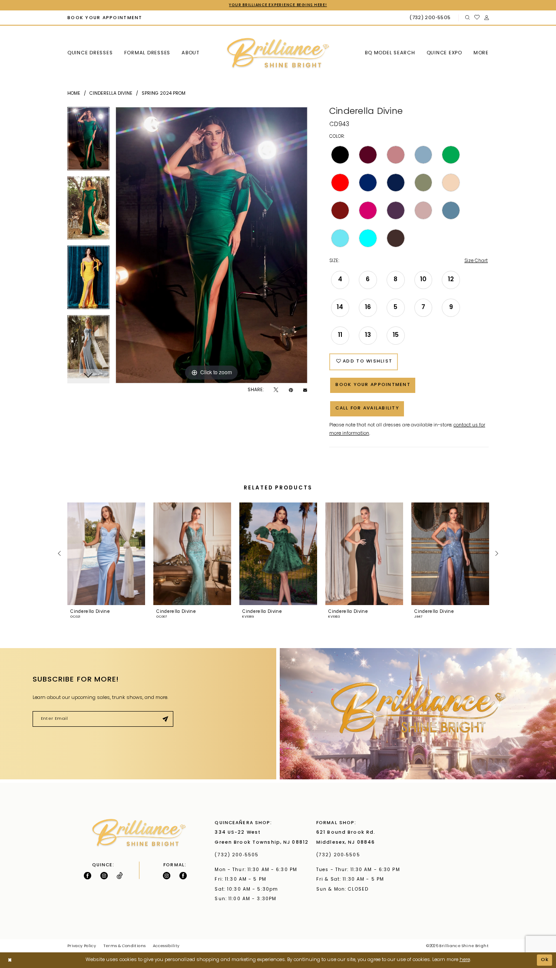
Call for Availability (367, 408)
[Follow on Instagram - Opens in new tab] (104, 876)
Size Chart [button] (476, 261)
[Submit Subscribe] (165, 719)
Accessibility (166, 946)
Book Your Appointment (372, 385)
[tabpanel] (88, 141)
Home (73, 93)
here (465, 960)
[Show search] (467, 18)
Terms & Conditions (124, 946)
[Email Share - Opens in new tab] (305, 390)
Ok (545, 960)
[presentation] (106, 553)
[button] (486, 18)
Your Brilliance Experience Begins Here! (278, 5)
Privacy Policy (81, 946)
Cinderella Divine (110, 93)
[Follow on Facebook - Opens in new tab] (87, 876)
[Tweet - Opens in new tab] (275, 390)
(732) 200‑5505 (238, 855)
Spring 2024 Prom (163, 93)
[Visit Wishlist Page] (477, 17)
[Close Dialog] (10, 960)
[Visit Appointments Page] (418, 713)
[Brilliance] (278, 53)
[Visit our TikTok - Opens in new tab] (119, 876)
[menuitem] (105, 18)
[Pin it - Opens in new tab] (290, 390)
